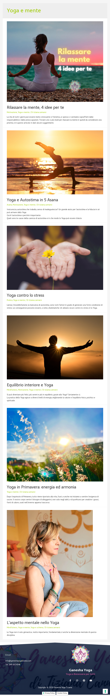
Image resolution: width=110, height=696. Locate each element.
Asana (9, 204)
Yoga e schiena (37, 627)
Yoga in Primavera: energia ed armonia (41, 487)
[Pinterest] (84, 680)
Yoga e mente (24, 112)
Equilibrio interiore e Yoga (30, 385)
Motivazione (12, 112)
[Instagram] (77, 680)
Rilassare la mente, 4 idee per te (35, 107)
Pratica (9, 300)
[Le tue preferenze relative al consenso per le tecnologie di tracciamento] (105, 691)
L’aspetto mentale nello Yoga (33, 622)
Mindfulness (12, 389)
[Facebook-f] (70, 680)
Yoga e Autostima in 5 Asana (32, 200)
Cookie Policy (62, 693)
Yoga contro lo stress (25, 295)
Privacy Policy (50, 693)
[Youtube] (91, 680)
